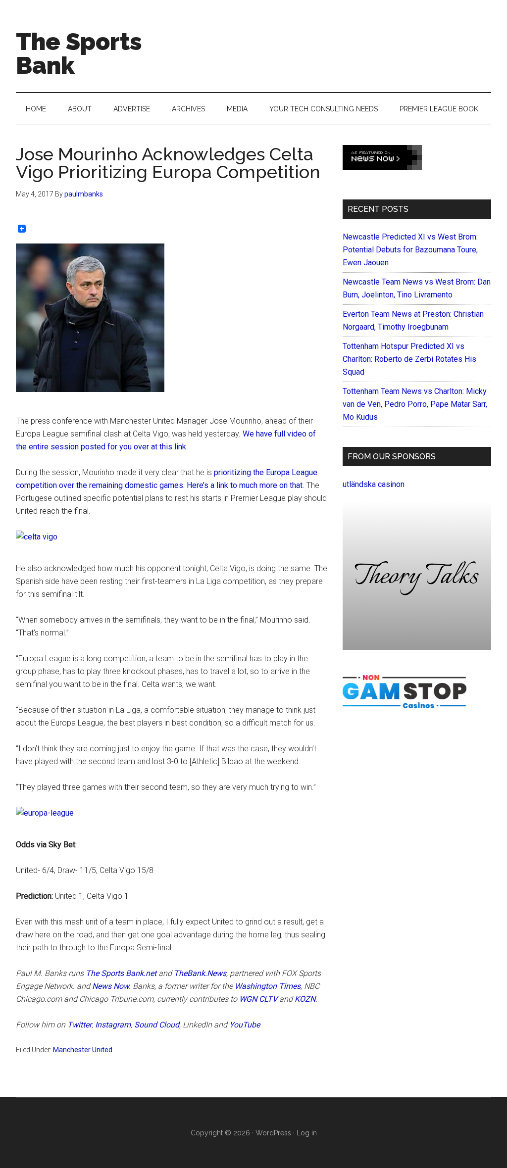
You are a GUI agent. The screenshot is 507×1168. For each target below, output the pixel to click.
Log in (307, 1133)
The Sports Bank (79, 53)
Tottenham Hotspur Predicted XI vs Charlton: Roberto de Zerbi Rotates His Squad (409, 359)
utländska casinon (374, 484)
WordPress (273, 1133)
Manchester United (82, 1050)
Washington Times (268, 986)
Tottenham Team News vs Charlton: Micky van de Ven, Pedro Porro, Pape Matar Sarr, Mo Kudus (415, 404)
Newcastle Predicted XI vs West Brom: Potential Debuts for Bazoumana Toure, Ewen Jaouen (410, 249)
